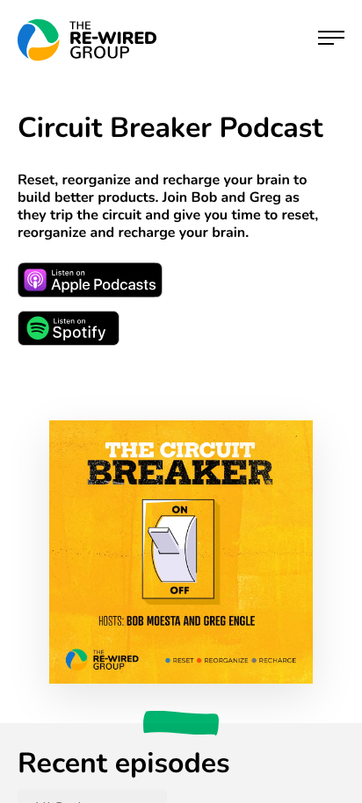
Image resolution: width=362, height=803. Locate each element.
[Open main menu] (331, 40)
